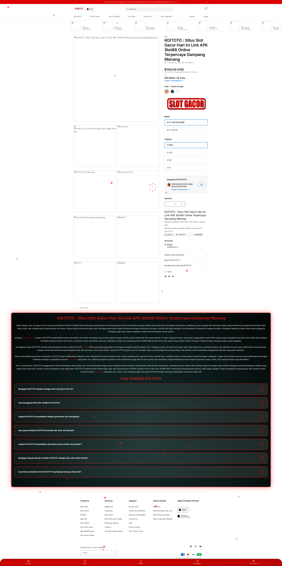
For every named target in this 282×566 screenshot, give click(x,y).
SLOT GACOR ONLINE (176, 122)
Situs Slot (84, 507)
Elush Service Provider (113, 519)
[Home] (79, 8)
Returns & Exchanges (137, 515)
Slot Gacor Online (87, 535)
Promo (28, 563)
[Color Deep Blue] (172, 91)
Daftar (141, 563)
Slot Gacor (84, 511)
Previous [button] (75, 2)
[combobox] (149, 9)
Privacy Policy (134, 527)
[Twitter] (169, 276)
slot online (73, 359)
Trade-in (108, 527)
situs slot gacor (28, 338)
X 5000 (170, 145)
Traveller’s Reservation (114, 531)
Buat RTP (199, 235)
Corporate (109, 511)
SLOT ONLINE (166, 16)
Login (85, 563)
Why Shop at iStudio (161, 515)
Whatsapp (197, 563)
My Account (133, 507)
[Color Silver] (177, 91)
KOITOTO (77, 16)
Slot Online (84, 523)
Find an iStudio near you (162, 511)
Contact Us (133, 519)
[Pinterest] (173, 276)
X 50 (169, 168)
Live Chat (253, 563)
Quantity (168, 198)
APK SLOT (148, 16)
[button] (77, 17)
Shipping (177, 72)
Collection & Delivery (137, 511)
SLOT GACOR (114, 16)
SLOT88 (131, 16)
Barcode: (181, 62)
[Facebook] (166, 276)
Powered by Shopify (195, 558)
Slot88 (85, 347)
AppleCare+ (109, 507)
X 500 (169, 160)
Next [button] (207, 2)
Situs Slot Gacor (86, 527)
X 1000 (169, 153)
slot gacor (99, 372)
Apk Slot (83, 519)
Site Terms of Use (136, 531)
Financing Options (112, 523)
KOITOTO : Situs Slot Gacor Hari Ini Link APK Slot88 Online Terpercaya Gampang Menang (141, 2)
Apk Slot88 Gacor (87, 531)
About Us (156, 507)
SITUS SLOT (95, 16)
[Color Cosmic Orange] (166, 91)
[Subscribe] (114, 553)
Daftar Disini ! (173, 2)
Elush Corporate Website (163, 519)
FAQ (130, 523)
